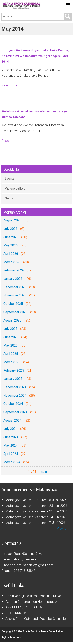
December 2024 (14, 387)
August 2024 (12, 420)
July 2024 (10, 429)
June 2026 (10, 237)
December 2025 (14, 287)
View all (62, 528)
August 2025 (12, 320)
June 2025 (10, 337)
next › (45, 472)
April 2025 (10, 354)
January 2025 (13, 379)
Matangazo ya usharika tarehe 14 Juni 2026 (36, 517)
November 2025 (14, 295)
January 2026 (13, 279)
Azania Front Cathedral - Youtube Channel (35, 619)
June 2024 (10, 437)
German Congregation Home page (30, 602)
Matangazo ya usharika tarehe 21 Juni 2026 (36, 511)
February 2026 (13, 270)
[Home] (21, 7)
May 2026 (10, 245)
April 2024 (10, 454)
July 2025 (10, 329)
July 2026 (10, 229)
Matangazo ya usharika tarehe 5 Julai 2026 (36, 500)
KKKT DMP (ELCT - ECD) (23, 607)
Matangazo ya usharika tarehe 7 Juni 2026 (35, 523)
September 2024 (15, 412)
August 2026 (12, 220)
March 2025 (11, 362)
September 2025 (15, 312)
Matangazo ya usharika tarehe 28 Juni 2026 (36, 506)
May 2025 (10, 345)
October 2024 (13, 404)
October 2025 (13, 304)
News (9, 198)
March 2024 (11, 462)
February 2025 (13, 370)
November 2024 (14, 395)
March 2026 (11, 262)
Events (9, 178)
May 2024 (10, 445)
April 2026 (10, 254)
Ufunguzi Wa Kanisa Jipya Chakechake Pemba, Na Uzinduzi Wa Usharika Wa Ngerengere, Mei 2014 (35, 55)
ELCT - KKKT (15, 613)
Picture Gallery (15, 188)
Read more (9, 85)
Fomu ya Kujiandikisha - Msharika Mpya (33, 596)
